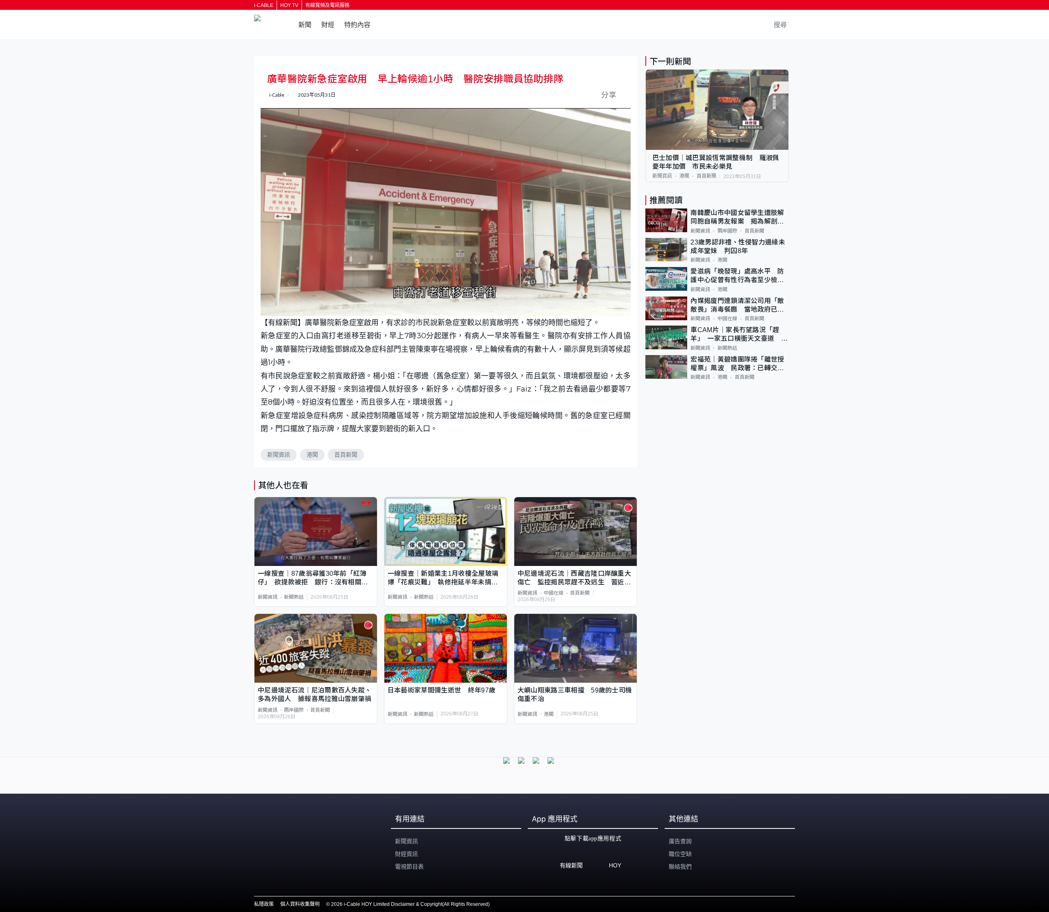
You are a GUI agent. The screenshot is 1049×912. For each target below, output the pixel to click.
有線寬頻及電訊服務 (327, 5)
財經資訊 (406, 854)
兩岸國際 (294, 710)
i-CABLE (263, 5)
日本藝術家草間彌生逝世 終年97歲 (441, 690)
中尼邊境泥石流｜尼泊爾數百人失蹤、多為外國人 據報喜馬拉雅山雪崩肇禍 (314, 694)
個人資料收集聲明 (300, 904)
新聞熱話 (294, 597)
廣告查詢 (680, 841)
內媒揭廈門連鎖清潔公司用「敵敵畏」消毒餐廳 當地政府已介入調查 (737, 305)
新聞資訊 (278, 454)
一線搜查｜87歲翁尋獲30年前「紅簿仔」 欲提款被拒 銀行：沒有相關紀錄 (313, 578)
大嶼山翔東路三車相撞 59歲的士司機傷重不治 (575, 694)
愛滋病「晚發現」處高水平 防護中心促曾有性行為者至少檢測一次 (737, 276)
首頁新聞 (345, 454)
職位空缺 (680, 854)
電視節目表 (409, 866)
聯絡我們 (680, 866)
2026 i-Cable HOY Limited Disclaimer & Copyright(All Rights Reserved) (410, 904)
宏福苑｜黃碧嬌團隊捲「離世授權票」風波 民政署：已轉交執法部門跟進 (737, 364)
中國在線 (553, 593)
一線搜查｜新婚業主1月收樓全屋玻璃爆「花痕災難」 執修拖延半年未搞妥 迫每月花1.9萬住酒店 (446, 578)
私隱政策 (264, 904)
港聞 (312, 454)
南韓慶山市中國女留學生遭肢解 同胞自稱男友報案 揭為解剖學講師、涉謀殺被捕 (739, 217)
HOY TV (289, 5)
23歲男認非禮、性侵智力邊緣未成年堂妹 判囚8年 (737, 246)
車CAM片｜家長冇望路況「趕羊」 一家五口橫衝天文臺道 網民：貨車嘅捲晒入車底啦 (739, 334)
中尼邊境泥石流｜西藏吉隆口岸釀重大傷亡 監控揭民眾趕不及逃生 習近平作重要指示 (574, 578)
